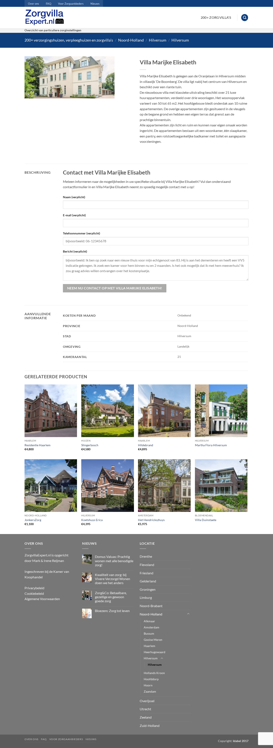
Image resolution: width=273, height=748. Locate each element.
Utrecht (145, 709)
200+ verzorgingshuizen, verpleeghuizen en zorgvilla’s (69, 40)
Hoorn (148, 685)
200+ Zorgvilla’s (216, 17)
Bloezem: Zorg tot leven (112, 611)
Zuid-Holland (150, 725)
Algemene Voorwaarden (42, 599)
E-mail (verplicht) (74, 215)
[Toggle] (188, 614)
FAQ (48, 3)
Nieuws (95, 3)
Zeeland (146, 717)
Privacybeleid (34, 588)
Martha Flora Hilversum (211, 445)
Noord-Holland (131, 40)
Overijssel (147, 701)
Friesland (146, 573)
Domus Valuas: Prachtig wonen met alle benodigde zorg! (114, 561)
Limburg (146, 597)
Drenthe (146, 556)
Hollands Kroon (154, 673)
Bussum (149, 633)
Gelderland (148, 581)
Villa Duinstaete (205, 520)
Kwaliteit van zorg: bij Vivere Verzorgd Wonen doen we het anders (112, 579)
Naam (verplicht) (74, 197)
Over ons (33, 3)
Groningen (147, 589)
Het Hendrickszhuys (151, 520)
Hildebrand (145, 445)
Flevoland (147, 565)
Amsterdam (151, 627)
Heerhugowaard (154, 652)
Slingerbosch (89, 445)
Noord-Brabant (151, 606)
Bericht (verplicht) (75, 251)
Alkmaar (149, 621)
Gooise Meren (153, 639)
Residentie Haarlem (38, 445)
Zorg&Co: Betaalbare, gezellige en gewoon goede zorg (111, 597)
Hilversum (157, 40)
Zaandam (150, 691)
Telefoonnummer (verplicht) (81, 233)
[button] (244, 17)
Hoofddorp (151, 679)
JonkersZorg (33, 520)
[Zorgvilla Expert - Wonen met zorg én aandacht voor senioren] (46, 17)
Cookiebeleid (34, 593)
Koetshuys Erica (92, 520)
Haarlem (149, 646)
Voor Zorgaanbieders (71, 3)
